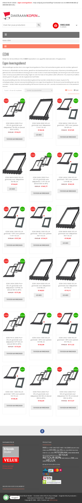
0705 (50, 448)
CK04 (44, 450)
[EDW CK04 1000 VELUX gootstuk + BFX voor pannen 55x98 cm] (41, 323)
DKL (54, 450)
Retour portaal (8, 466)
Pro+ (57, 455)
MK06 (73, 453)
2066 (72, 448)
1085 (61, 448)
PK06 (47, 455)
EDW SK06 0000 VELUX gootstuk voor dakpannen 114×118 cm (41, 125)
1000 (54, 448)
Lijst (77, 90)
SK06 (62, 458)
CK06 (47, 450)
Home (4, 40)
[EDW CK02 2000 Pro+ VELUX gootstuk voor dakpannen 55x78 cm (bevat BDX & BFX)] (67, 377)
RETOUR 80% (52, 457)
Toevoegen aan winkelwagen (14, 139)
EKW (70, 450)
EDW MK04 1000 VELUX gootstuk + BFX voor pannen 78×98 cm (67, 125)
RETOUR (63, 454)
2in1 (48, 448)
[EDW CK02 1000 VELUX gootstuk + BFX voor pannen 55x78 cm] (67, 323)
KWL (66, 452)
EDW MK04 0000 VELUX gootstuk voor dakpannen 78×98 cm (14, 179)
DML (58, 450)
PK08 (50, 455)
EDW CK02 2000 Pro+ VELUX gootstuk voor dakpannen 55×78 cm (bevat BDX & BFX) (67, 395)
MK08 (77, 453)
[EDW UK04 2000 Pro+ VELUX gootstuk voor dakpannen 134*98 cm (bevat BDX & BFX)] (14, 269)
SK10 (69, 458)
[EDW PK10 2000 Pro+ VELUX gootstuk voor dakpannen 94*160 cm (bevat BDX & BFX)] (14, 323)
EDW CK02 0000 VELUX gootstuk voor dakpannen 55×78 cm (67, 285)
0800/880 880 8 (7, 5)
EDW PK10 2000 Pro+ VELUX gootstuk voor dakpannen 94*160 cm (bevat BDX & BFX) (14, 341)
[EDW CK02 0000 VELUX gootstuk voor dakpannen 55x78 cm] (67, 269)
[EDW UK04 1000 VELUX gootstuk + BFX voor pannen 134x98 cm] (67, 163)
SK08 (66, 458)
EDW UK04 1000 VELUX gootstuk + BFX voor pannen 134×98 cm (67, 179)
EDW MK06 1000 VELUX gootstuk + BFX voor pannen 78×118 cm (41, 233)
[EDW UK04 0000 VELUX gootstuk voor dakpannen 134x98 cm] (41, 269)
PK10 (53, 455)
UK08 (44, 461)
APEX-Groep (53, 500)
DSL (61, 450)
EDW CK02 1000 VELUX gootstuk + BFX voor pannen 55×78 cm (67, 340)
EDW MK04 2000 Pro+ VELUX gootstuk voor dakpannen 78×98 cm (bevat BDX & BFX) (14, 126)
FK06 (76, 450)
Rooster (69, 90)
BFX (75, 448)
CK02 (77, 448)
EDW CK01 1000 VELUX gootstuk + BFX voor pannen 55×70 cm (14, 394)
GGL (49, 453)
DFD (51, 450)
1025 (57, 448)
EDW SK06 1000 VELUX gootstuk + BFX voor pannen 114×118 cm (14, 233)
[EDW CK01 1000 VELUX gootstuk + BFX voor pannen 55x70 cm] (14, 377)
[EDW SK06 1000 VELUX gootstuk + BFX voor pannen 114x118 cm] (14, 217)
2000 (69, 448)
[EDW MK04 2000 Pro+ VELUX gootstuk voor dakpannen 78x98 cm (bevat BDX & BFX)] (14, 109)
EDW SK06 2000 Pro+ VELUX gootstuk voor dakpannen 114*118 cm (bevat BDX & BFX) (41, 180)
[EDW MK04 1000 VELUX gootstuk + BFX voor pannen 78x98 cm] (67, 109)
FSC (47, 453)
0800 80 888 (69, 3)
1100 (65, 448)
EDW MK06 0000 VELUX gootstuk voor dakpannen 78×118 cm (67, 233)
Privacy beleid (7, 468)
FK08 (44, 453)
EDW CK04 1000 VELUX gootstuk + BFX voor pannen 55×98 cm (41, 340)
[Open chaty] (6, 497)
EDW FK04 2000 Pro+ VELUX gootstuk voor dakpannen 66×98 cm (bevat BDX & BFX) (41, 395)
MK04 (70, 453)
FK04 (73, 450)
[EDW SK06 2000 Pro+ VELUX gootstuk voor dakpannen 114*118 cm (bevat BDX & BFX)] (41, 163)
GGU (52, 453)
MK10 (44, 455)
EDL (64, 450)
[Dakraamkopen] (41, 15)
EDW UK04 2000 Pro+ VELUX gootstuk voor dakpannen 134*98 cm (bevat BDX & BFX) (14, 286)
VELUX (50, 460)
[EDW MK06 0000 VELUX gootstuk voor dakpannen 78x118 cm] (67, 217)
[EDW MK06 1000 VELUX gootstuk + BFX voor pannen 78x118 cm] (41, 217)
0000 (44, 447)
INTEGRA (59, 452)
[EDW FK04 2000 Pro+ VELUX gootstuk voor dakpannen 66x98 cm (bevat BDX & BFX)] (41, 377)
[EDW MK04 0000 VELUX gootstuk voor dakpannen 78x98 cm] (14, 163)
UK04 (76, 458)
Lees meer (39, 135)
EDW (67, 450)
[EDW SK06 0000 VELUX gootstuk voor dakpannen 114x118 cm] (41, 109)
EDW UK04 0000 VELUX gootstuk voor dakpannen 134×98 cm (41, 285)
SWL (73, 458)
